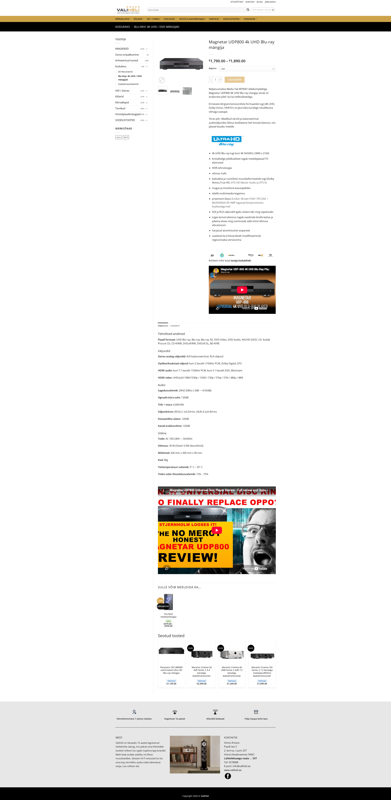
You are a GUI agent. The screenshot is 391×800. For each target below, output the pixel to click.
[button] (263, 9)
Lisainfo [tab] (174, 325)
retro (118, 137)
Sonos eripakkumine (127, 54)
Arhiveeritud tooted (126, 60)
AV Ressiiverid (125, 71)
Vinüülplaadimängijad (192, 19)
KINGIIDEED (249, 19)
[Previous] (162, 60)
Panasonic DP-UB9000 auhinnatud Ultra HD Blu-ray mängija (171, 670)
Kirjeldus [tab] (163, 325)
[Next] (199, 60)
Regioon (212, 68)
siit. (137, 766)
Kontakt (250, 1)
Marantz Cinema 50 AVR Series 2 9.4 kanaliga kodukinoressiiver (202, 671)
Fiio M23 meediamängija (168, 615)
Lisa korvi (235, 79)
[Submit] (247, 10)
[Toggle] (147, 49)
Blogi (260, 1)
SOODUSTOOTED (231, 19)
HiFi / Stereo (153, 19)
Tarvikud (214, 19)
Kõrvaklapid (122, 19)
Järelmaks (270, 1)
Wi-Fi (126, 137)
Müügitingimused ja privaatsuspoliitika (195, 791)
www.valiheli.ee (232, 770)
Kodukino (169, 19)
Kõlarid (137, 19)
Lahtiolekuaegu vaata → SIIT (240, 758)
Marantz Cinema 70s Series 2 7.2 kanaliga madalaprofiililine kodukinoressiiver (262, 671)
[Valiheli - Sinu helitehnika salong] (128, 10)
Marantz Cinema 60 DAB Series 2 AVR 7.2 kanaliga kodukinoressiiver (232, 671)
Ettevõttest (237, 1)
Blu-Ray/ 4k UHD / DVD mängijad (156, 27)
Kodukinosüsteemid (128, 84)
